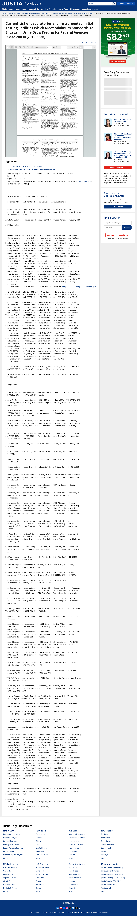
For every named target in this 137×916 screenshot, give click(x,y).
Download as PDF (89, 43)
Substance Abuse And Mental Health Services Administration (73, 13)
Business (72, 830)
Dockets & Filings (10, 888)
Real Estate (72, 851)
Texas (38, 888)
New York (40, 884)
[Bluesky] (73, 908)
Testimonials (106, 888)
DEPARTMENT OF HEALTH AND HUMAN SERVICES (30, 167)
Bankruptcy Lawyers (11, 834)
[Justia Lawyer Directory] (79, 908)
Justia (4, 13)
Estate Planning (42, 848)
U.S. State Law (42, 864)
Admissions (105, 837)
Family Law (40, 851)
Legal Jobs (72, 867)
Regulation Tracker (13, 13)
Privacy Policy (86, 912)
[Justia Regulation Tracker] (12, 3)
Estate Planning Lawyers (13, 848)
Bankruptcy (40, 834)
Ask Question (117, 206)
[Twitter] (76, 908)
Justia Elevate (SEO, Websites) (113, 878)
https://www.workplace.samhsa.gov (79, 287)
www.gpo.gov (85, 181)
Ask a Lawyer (21, 9)
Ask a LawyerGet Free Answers (114, 194)
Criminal (39, 837)
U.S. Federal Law (11, 864)
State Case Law (42, 874)
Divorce (39, 841)
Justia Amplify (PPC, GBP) (111, 881)
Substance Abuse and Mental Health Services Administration (34, 169)
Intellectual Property (76, 844)
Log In (121, 3)
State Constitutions (43, 867)
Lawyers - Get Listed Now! (117, 235)
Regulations (8, 874)
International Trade (76, 848)
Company (56, 912)
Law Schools (50, 9)
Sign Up (130, 3)
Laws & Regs (63, 9)
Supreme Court (9, 878)
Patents (71, 881)
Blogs (103, 851)
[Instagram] (67, 908)
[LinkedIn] (57, 908)
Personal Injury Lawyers (13, 855)
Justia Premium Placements (112, 874)
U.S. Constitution (10, 867)
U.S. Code (7, 871)
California (40, 878)
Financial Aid (106, 841)
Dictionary (105, 834)
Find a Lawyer (7, 9)
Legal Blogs (73, 871)
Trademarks (73, 884)
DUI (37, 844)
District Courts (9, 884)
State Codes (40, 871)
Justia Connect (34, 912)
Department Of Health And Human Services (36, 13)
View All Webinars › (117, 167)
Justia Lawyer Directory (110, 871)
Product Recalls (74, 878)
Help (63, 912)
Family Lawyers (9, 851)
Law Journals (106, 848)
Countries (72, 888)
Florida (38, 881)
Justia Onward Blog (109, 884)
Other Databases (76, 864)
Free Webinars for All (116, 114)
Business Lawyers (10, 837)
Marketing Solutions (90, 9)
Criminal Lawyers (10, 841)
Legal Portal (46, 912)
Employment (73, 841)
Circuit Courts (8, 881)
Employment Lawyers (11, 844)
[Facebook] (64, 908)
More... (6, 858)
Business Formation (76, 834)
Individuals (41, 830)
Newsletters (75, 9)
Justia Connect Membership (112, 867)
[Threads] (70, 908)
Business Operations (76, 837)
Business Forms (74, 874)
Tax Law (71, 855)
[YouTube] (61, 908)
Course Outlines (107, 844)
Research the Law (35, 9)
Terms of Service (73, 912)
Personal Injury (42, 855)
